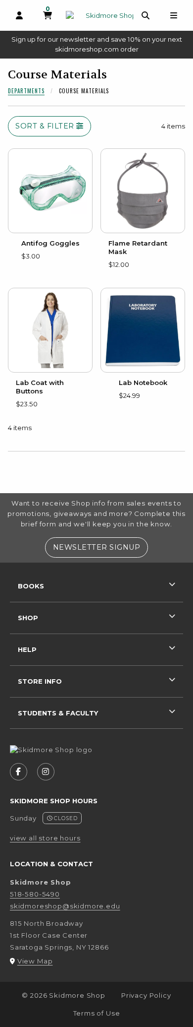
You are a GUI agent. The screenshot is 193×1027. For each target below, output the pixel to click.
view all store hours (45, 838)
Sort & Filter (45, 126)
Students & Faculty (58, 713)
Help (27, 649)
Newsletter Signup (100, 547)
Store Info (40, 681)
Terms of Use (96, 1013)
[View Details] (50, 190)
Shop (28, 618)
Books (31, 586)
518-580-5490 (35, 894)
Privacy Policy (146, 995)
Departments (26, 91)
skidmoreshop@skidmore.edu (65, 906)
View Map (35, 961)
